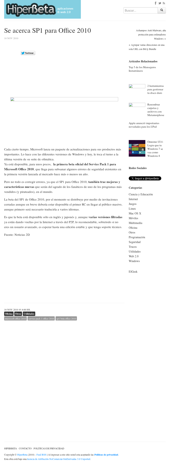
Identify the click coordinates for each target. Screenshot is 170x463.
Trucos (133, 247)
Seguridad (135, 242)
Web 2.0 (133, 256)
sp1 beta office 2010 (66, 318)
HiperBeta (10, 448)
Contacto (25, 448)
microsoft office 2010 (15, 318)
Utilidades (29, 314)
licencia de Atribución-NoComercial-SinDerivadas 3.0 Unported (58, 459)
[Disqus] (64, 372)
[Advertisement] (89, 66)
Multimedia (135, 223)
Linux (132, 208)
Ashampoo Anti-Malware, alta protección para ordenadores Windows (151, 34)
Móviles (133, 218)
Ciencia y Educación (141, 194)
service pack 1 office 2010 (41, 318)
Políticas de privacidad (49, 448)
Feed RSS (41, 454)
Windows (134, 261)
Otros (18, 314)
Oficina (9, 314)
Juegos (132, 204)
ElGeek (133, 271)
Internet (133, 199)
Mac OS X (135, 213)
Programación (137, 237)
